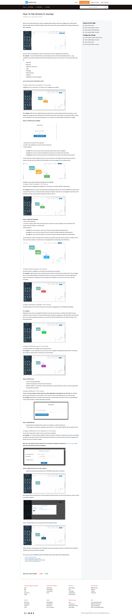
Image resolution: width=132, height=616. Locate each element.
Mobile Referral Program (96, 604)
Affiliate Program (94, 587)
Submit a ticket (95, 2)
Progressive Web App (95, 605)
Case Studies (71, 591)
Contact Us (26, 605)
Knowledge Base (72, 592)
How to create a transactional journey (92, 30)
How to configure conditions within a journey (93, 37)
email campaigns (48, 186)
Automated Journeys (41, 7)
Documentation (72, 587)
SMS (25, 589)
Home (76, 2)
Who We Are (26, 602)
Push (25, 591)
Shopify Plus (93, 592)
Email (25, 587)
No (41, 573)
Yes (47, 573)
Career (25, 607)
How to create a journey (89, 25)
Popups (25, 594)
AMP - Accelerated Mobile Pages (97, 607)
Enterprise (93, 589)
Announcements (72, 594)
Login (102, 2)
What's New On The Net (73, 605)
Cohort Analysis (49, 589)
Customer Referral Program (96, 602)
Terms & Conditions (50, 607)
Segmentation (49, 587)
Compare (93, 591)
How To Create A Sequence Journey (92, 27)
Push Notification (33, 66)
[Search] (106, 7)
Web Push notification (33, 87)
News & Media (27, 604)
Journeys (47, 7)
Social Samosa (72, 604)
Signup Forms (27, 592)
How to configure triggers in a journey (92, 32)
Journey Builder (49, 591)
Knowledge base (84, 2)
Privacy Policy (49, 605)
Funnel (47, 592)
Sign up (106, 2)
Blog (69, 589)
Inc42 (70, 602)
